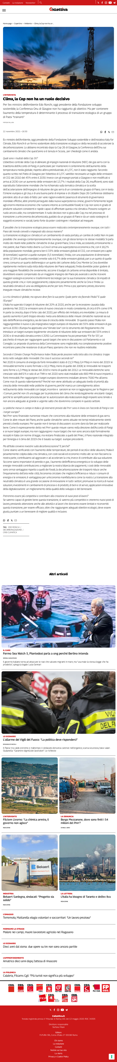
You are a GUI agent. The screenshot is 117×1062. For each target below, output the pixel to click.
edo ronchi (14, 527)
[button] (101, 132)
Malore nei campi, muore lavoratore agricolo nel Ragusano (38, 932)
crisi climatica (10, 532)
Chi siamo (58, 1040)
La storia (58, 1053)
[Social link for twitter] (98, 3)
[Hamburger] (4, 10)
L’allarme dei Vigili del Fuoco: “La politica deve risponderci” (40, 739)
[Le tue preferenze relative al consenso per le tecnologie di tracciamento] (112, 1057)
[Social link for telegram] (114, 3)
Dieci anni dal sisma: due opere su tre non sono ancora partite (40, 946)
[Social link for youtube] (110, 3)
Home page (7, 23)
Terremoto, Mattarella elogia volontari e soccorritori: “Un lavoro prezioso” (47, 917)
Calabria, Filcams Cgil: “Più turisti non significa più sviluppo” (38, 975)
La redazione (17, 3)
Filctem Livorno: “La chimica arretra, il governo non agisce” (26, 821)
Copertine (18, 23)
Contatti (6, 3)
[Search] (41, 3)
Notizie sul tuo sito (58, 1050)
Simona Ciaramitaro (10, 658)
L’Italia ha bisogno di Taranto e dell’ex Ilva (86, 896)
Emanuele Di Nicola (9, 744)
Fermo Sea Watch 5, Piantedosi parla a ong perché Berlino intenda (45, 653)
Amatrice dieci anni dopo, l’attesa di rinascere (30, 961)
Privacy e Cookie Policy (58, 1056)
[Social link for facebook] (102, 3)
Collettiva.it (58, 1016)
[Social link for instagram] (106, 3)
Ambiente (28, 23)
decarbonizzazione (12, 529)
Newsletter (30, 3)
